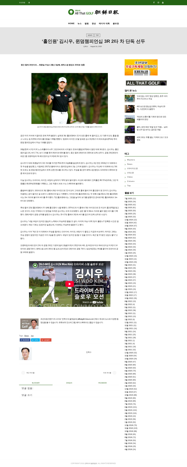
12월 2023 (129, 256)
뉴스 (80, 23)
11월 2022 (129, 295)
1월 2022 (128, 319)
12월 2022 (129, 292)
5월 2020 (128, 374)
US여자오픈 (132, 168)
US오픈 (130, 173)
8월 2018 (128, 437)
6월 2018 (128, 443)
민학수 (85, 46)
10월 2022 (129, 298)
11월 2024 (129, 223)
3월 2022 (128, 313)
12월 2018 (129, 425)
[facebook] (154, 2)
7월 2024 (128, 235)
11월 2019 (129, 392)
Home (71, 23)
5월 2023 (128, 277)
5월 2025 (128, 205)
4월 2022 (128, 310)
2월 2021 (128, 347)
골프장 (116, 23)
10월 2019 (129, 395)
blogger (36, 383)
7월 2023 (128, 271)
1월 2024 (128, 253)
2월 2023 (128, 286)
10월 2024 (129, 226)
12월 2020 (129, 353)
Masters (131, 160)
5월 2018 (128, 446)
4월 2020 (128, 377)
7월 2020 (128, 368)
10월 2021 (129, 328)
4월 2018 (128, 449)
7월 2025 (128, 198)
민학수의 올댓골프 (91, 463)
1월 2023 (128, 289)
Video (130, 177)
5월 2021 (128, 340)
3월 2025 (128, 211)
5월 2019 (128, 410)
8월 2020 (128, 365)
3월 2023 (128, 283)
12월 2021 (129, 322)
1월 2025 (128, 217)
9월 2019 (128, 398)
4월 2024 (128, 244)
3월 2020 (128, 380)
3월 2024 (128, 247)
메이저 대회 (104, 23)
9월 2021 (128, 331)
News (90, 35)
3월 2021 (128, 344)
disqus (69, 383)
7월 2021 (128, 338)
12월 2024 (129, 220)
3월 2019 (128, 416)
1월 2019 (128, 422)
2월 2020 (128, 383)
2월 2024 (128, 250)
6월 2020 (128, 371)
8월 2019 (128, 401)
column (131, 181)
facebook (25, 340)
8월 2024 (128, 232)
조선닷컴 (22, 2)
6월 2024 (128, 238)
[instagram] (158, 2)
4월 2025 (128, 208)
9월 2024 (128, 229)
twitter (36, 340)
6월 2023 (128, 274)
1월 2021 (128, 350)
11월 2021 (129, 325)
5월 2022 (128, 307)
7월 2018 (128, 440)
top (97, 35)
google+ (47, 340)
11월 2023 (129, 259)
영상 (94, 23)
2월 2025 (128, 214)
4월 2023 (128, 280)
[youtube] (163, 2)
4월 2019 (128, 413)
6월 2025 (128, 202)
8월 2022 (128, 301)
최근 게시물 (30, 373)
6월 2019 (128, 407)
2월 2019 (128, 419)
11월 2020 (129, 356)
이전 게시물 (107, 373)
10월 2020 (129, 359)
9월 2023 (128, 265)
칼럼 (87, 23)
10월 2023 (129, 262)
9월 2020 (128, 362)
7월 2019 (128, 404)
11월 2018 (129, 428)
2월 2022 (128, 316)
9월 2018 (128, 434)
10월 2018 (129, 431)
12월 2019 (129, 389)
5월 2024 (128, 241)
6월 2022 (128, 304)
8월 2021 (128, 335)
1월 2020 (128, 386)
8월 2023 (128, 268)
